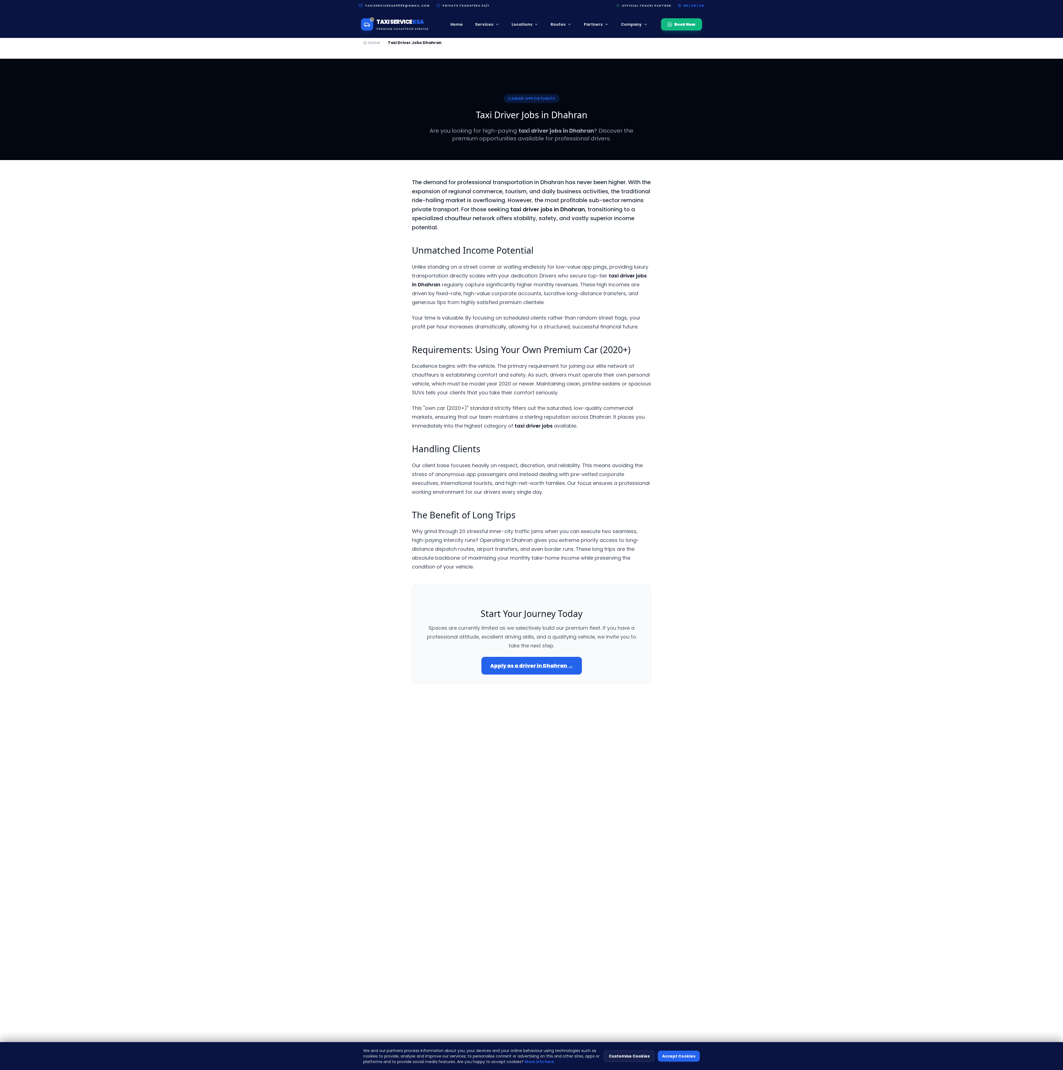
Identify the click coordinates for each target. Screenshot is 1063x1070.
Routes (558, 24)
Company (631, 24)
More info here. (540, 1061)
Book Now (684, 24)
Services (484, 24)
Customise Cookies (629, 1056)
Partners (593, 24)
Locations (522, 24)
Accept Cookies (678, 1056)
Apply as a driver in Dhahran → (531, 665)
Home (456, 24)
